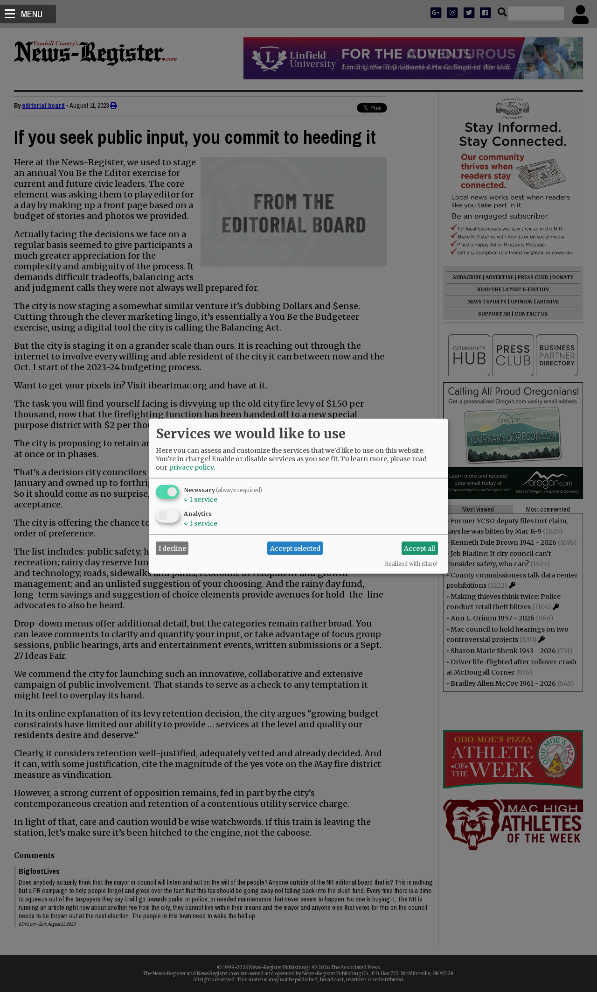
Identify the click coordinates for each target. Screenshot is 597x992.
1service (200, 499)
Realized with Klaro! (411, 564)
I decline (172, 548)
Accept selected (295, 548)
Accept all (419, 548)
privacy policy (191, 467)
